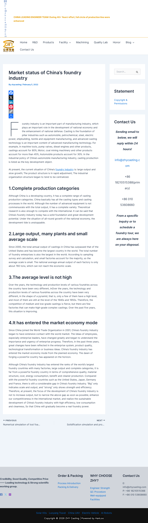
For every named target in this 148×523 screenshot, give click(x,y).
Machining (82, 42)
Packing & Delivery (68, 487)
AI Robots (106, 512)
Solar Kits (41, 512)
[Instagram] (10, 494)
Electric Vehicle (90, 512)
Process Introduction (69, 483)
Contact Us (27, 49)
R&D (35, 42)
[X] (54, 97)
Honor (117, 42)
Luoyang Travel (57, 512)
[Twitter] (5, 494)
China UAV (74, 512)
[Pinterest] (54, 106)
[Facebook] (54, 93)
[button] (69, 42)
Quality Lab (101, 42)
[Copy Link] (54, 111)
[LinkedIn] (54, 102)
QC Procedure (98, 491)
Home (23, 42)
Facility (63, 42)
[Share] (54, 116)
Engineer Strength (100, 488)
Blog (128, 42)
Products (48, 42)
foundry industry (65, 169)
